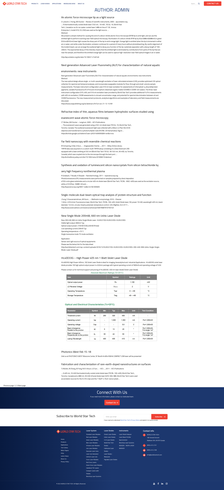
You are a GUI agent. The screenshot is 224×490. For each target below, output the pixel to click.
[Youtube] (154, 483)
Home (62, 439)
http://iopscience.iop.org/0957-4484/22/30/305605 (80, 186)
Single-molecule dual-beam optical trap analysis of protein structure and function (106, 195)
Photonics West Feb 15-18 (76, 352)
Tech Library (64, 448)
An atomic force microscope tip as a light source (87, 17)
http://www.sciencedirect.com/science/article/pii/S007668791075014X (87, 207)
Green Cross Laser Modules (94, 465)
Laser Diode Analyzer (125, 434)
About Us (81, 4)
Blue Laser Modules (92, 443)
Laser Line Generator (92, 454)
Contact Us (212, 3)
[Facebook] (158, 483)
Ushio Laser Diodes (109, 437)
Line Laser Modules (91, 448)
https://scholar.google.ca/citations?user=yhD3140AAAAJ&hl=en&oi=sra (87, 133)
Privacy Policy (65, 462)
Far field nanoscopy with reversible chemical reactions (91, 141)
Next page (22, 385)
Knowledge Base (69, 4)
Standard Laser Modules (93, 434)
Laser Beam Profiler (125, 437)
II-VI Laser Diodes (109, 440)
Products (34, 4)
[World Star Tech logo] (68, 432)
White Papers (65, 450)
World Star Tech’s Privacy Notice (130, 420)
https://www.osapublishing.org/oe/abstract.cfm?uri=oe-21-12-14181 (87, 103)
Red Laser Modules (91, 437)
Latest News (65, 456)
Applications (56, 4)
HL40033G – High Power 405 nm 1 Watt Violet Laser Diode (94, 258)
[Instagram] (167, 483)
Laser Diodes (45, 4)
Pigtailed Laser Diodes (110, 459)
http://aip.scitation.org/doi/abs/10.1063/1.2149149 (80, 57)
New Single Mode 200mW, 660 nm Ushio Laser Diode (90, 216)
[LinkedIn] (162, 483)
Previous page (9, 385)
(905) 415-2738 (152, 450)
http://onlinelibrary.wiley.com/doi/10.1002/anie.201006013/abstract (86, 157)
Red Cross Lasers (91, 462)
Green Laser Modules (92, 440)
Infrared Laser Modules (93, 445)
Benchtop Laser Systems (93, 476)
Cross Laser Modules (92, 459)
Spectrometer (123, 440)
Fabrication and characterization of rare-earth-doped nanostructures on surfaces (106, 364)
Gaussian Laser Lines (92, 451)
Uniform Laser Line (91, 457)
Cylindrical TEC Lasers (92, 468)
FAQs (62, 453)
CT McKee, (65, 122)
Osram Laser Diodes (110, 434)
